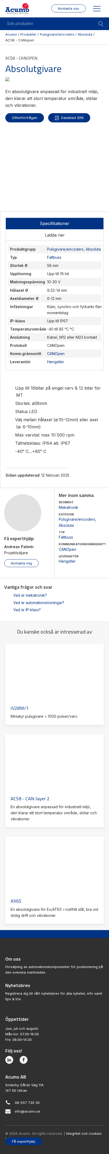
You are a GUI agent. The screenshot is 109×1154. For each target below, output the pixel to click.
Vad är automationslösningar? (38, 602)
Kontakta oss (68, 8)
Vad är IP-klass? (27, 609)
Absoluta (66, 525)
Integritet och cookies (84, 1134)
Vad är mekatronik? (30, 595)
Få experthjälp (23, 1141)
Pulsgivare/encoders (77, 519)
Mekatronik (68, 507)
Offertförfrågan (24, 118)
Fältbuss (66, 537)
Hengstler (67, 561)
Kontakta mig (21, 563)
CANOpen (67, 549)
